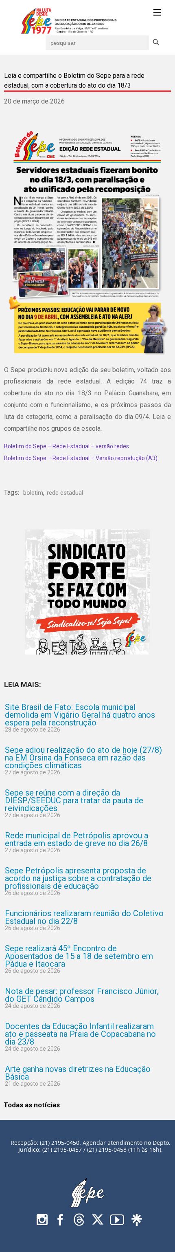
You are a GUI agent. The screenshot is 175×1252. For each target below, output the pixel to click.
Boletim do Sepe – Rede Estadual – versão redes (66, 446)
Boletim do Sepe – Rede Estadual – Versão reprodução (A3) (81, 458)
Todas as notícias (32, 1105)
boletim (33, 492)
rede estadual (65, 492)
